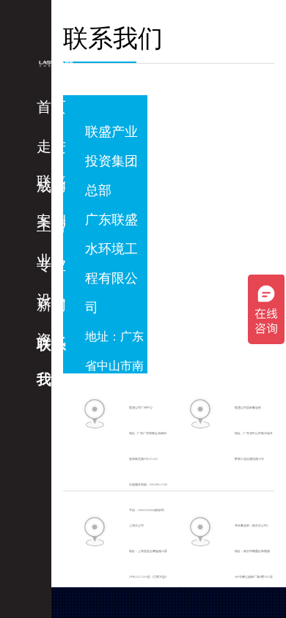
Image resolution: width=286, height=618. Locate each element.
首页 (51, 107)
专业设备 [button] (51, 270)
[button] (58, 106)
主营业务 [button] (51, 230)
